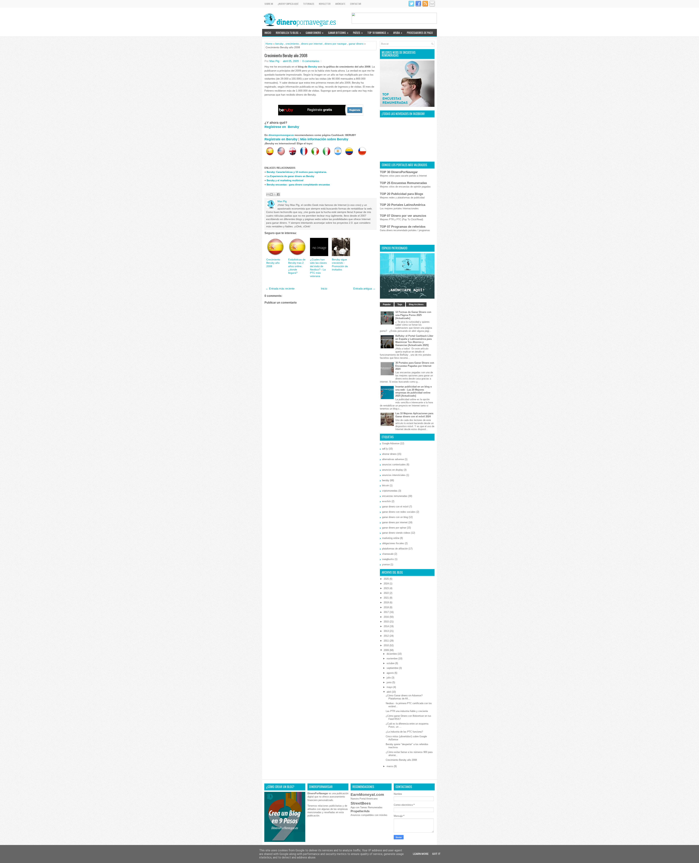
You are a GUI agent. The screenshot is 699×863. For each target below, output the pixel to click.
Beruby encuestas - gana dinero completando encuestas (298, 184)
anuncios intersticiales (394, 475)
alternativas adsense (393, 459)
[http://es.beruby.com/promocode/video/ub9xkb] (320, 114)
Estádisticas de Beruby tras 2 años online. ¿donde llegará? (296, 266)
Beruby (312, 66)
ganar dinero (356, 43)
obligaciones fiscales (393, 543)
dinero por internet (311, 43)
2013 (387, 631)
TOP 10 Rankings (377, 33)
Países (358, 33)
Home (269, 43)
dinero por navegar (336, 43)
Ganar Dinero (314, 33)
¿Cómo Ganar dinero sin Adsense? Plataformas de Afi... (404, 697)
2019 (387, 602)
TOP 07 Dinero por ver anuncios (403, 215)
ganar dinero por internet (395, 522)
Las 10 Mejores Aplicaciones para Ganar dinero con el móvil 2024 (414, 415)
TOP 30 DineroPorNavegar (399, 172)
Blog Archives (416, 304)
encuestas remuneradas (394, 496)
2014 (387, 626)
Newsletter (325, 3)
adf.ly (385, 448)
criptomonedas (390, 490)
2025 (387, 578)
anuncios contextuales (394, 464)
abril (389, 691)
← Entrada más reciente (280, 288)
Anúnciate (340, 3)
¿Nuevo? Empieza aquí (288, 3)
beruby (279, 43)
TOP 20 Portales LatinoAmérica (402, 205)
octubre (391, 663)
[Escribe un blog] (271, 194)
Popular (387, 304)
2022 (387, 593)
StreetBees (361, 803)
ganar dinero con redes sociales (399, 511)
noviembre (392, 658)
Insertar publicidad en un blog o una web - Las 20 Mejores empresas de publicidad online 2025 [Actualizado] (413, 391)
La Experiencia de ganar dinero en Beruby (290, 176)
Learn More (421, 853)
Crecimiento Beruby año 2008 (285, 55)
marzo (390, 766)
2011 (387, 640)
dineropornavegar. (281, 135)
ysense (386, 564)
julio (389, 677)
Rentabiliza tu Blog (288, 33)
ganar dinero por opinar (394, 527)
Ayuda (397, 33)
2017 (387, 612)
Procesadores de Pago (420, 33)
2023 (387, 588)
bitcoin (385, 485)
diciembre (392, 653)
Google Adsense (390, 443)
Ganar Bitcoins (338, 33)
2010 (387, 645)
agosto (390, 673)
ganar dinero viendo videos (396, 532)
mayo (390, 687)
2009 (387, 650)
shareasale (388, 554)
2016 (387, 616)
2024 (387, 583)
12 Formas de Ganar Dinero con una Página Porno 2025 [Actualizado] (413, 315)
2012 (387, 635)
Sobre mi (268, 3)
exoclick (386, 501)
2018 (387, 607)
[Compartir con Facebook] (278, 194)
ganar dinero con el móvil (395, 506)
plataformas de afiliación (395, 548)
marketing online (390, 538)
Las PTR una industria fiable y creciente (407, 711)
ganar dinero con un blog (395, 517)
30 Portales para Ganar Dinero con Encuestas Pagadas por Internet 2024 (414, 365)
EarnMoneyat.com (367, 794)
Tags (399, 304)
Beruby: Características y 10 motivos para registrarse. (297, 172)
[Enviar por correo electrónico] (268, 194)
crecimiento (292, 43)
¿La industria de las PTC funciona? (404, 731)
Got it (436, 853)
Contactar (355, 3)
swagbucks (388, 559)
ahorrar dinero (389, 454)
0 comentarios (310, 61)
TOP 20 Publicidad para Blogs (401, 194)
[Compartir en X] (275, 194)
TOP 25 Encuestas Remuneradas (403, 183)
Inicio (267, 33)
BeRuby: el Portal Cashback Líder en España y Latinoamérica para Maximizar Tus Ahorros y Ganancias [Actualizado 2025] (414, 340)
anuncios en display (392, 469)
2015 (387, 621)
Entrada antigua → (364, 288)
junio (389, 682)
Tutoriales (308, 3)
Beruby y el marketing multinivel (285, 180)
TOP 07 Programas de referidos (402, 226)
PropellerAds (360, 811)
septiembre (393, 668)
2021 (387, 597)
